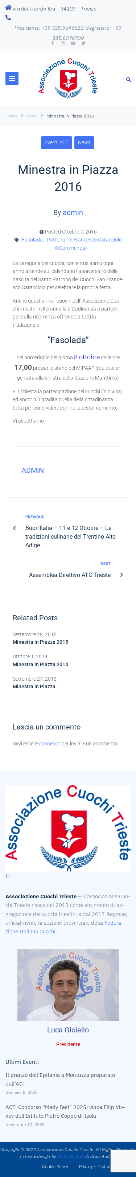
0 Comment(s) (70, 248)
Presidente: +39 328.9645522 (49, 28)
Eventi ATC (57, 142)
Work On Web (70, 1156)
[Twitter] (83, 43)
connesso (50, 743)
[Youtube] (73, 43)
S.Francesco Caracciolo (95, 240)
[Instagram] (63, 43)
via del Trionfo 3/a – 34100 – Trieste (54, 8)
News (32, 116)
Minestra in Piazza (34, 686)
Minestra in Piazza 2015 (40, 642)
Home (11, 116)
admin (73, 212)
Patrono (56, 240)
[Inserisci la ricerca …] (128, 79)
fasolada (32, 240)
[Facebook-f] (52, 43)
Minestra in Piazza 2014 (40, 664)
